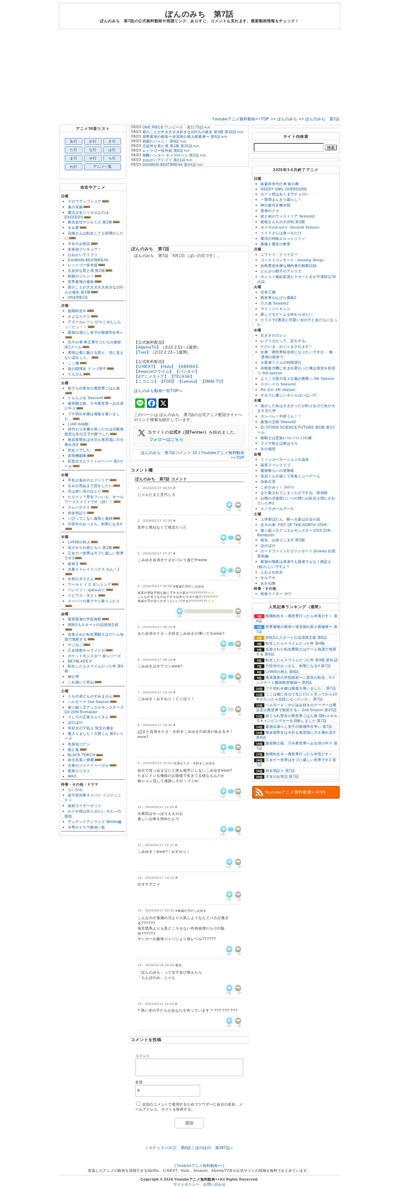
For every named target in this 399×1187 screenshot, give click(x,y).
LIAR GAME (78, 424)
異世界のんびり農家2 (278, 298)
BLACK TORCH (81, 755)
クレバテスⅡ (79, 507)
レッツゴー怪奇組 (83, 265)
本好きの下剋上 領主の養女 (91, 728)
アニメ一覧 (102, 167)
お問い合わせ (214, 1184)
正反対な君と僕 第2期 (86, 271)
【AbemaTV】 (147, 347)
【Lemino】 (188, 381)
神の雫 (73, 677)
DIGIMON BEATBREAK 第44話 (169, 164)
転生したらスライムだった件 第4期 (295, 643)
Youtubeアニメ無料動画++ (199, 1166)
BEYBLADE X (80, 661)
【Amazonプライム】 (154, 371)
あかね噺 (268, 583)
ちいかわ (75, 790)
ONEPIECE (78, 297)
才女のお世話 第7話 (282, 776)
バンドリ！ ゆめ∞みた (86, 590)
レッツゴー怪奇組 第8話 (163, 150)
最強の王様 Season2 (278, 422)
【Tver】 (142, 352)
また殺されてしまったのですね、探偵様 (294, 493)
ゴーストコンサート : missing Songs (292, 260)
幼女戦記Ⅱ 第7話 (280, 771)
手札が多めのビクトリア (88, 480)
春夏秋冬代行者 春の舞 (280, 184)
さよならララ (79, 316)
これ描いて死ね (81, 682)
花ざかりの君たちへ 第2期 (90, 548)
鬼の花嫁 (75, 207)
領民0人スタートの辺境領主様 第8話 (296, 638)
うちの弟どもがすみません (90, 696)
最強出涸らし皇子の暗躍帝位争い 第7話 (299, 727)
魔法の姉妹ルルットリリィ (283, 238)
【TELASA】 (182, 376)
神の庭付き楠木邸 (275, 205)
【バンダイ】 (187, 371)
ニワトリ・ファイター (279, 255)
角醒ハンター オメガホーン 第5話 (171, 155)
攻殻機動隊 (77, 456)
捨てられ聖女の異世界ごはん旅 (94, 388)
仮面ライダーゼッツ (84, 806)
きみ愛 (73, 228)
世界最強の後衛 (81, 282)
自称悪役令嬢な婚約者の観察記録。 (290, 266)
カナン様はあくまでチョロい (285, 194)
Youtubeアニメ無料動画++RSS (295, 792)
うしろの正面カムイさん (88, 717)
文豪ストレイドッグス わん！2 (94, 569)
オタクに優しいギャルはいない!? (288, 395)
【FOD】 (167, 381)
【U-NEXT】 (145, 366)
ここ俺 (73, 363)
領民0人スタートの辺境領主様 (93, 625)
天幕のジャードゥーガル (88, 765)
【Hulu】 (167, 366)
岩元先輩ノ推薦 (81, 760)
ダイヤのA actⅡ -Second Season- (290, 227)
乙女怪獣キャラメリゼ (86, 650)
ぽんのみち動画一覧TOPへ (158, 391)
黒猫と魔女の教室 (275, 244)
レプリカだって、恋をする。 (285, 341)
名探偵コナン (79, 744)
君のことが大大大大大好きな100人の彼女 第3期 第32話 (190, 132)
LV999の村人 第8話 (282, 672)
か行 (93, 141)
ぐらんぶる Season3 (85, 398)
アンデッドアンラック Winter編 (95, 822)
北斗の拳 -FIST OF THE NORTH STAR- (294, 525)
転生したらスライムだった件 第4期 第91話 (302, 660)
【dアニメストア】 (151, 376)
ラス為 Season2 (275, 303)
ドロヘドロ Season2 (278, 384)
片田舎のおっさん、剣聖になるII (95, 524)
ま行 (73, 158)
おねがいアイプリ (83, 255)
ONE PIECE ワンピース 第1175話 (173, 127)
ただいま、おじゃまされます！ (287, 346)
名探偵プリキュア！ (84, 249)
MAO (72, 776)
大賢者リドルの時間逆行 (281, 363)
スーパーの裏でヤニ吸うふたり (94, 601)
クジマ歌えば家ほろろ (279, 443)
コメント (142, 1056)
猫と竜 (73, 750)
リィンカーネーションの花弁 (285, 459)
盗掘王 (73, 564)
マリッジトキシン (275, 309)
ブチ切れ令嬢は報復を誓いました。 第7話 (301, 688)
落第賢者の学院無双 (84, 619)
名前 (139, 1082)
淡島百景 (268, 482)
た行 (73, 150)
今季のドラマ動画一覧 (86, 827)
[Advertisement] (199, 73)
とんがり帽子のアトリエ (281, 271)
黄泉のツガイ (79, 771)
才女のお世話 (79, 244)
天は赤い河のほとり (84, 491)
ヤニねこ (75, 645)
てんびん (75, 374)
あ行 (73, 141)
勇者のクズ (270, 211)
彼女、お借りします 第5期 (283, 540)
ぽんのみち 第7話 (150, 248)
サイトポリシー (187, 1184)
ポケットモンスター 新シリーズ (94, 656)
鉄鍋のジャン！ (81, 276)
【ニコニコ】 (146, 381)
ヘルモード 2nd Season (88, 702)
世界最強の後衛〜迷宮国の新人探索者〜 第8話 (182, 136)
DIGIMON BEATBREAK (88, 260)
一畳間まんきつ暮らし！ (281, 200)
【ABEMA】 (188, 366)
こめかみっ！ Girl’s (277, 487)
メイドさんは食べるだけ (281, 233)
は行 (112, 150)
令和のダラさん (81, 579)
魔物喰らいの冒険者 (277, 471)
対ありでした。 (81, 450)
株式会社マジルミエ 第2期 (90, 222)
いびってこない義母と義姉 (90, 518)
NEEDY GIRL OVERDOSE (284, 189)
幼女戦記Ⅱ (77, 513)
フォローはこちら (166, 439)
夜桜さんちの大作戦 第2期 (283, 222)
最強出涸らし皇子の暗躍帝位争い (96, 332)
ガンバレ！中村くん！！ (281, 416)
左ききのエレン (274, 335)
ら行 (112, 158)
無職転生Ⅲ (77, 311)
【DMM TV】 (213, 381)
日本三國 (268, 292)
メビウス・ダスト (83, 596)
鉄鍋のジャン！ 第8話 (161, 141)
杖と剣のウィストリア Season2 (288, 216)
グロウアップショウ (84, 201)
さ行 (112, 141)
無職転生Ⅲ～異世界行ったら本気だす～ (299, 754)
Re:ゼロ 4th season (278, 390)
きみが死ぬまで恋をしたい (90, 486)
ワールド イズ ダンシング (89, 584)
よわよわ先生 (272, 572)
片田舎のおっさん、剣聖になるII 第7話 (298, 666)
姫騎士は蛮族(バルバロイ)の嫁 (286, 438)
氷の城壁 (268, 449)
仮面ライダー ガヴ (276, 594)
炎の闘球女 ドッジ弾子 (87, 369)
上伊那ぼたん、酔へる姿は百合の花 (290, 519)
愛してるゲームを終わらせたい (287, 314)
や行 (93, 158)
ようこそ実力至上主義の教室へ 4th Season (297, 379)
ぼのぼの (75, 722)
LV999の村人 (79, 542)
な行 (93, 150)
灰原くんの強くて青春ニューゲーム (290, 476)
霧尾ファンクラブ (275, 465)
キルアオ (268, 578)
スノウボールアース (277, 509)
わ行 (73, 167)
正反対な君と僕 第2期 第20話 (167, 146)
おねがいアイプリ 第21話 (164, 160)
